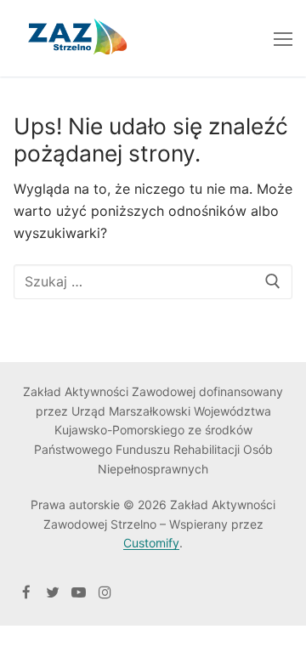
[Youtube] (78, 592)
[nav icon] (283, 38)
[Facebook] (27, 592)
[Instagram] (105, 592)
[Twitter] (53, 592)
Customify (151, 543)
